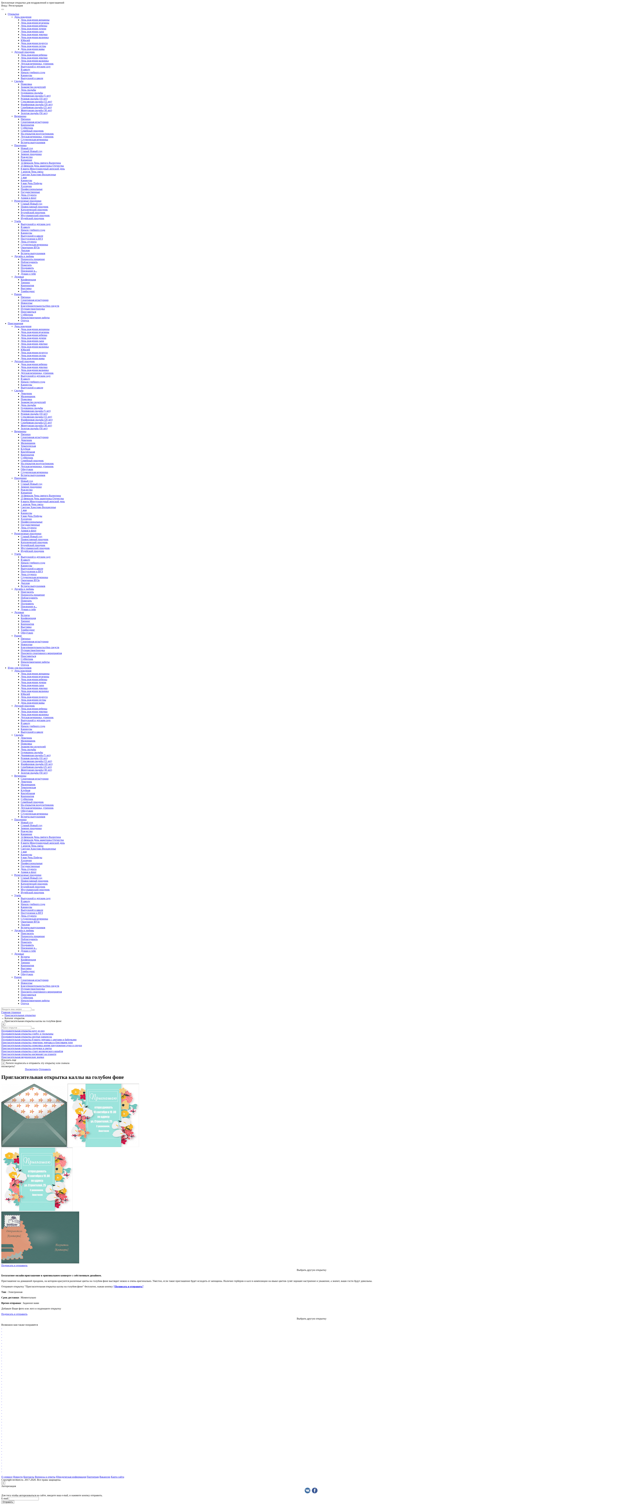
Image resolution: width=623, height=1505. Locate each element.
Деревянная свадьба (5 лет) (36, 95)
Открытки (13, 14)
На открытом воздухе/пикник (37, 133)
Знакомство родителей (33, 87)
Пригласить (27, 592)
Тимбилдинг (28, 291)
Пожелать (26, 265)
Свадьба (18, 81)
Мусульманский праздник (35, 215)
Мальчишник (28, 396)
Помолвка (26, 84)
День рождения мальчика (35, 37)
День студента (29, 195)
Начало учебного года (33, 72)
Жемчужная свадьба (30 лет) (36, 110)
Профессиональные (32, 189)
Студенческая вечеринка (34, 139)
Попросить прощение (33, 259)
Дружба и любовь (24, 256)
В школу (25, 69)
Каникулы (26, 75)
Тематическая (28, 446)
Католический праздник (34, 209)
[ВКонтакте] (307, 1490)
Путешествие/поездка (33, 308)
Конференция (28, 279)
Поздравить (27, 268)
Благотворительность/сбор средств (40, 306)
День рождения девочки (34, 34)
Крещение (26, 160)
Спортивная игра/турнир (35, 122)
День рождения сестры (33, 46)
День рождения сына (32, 31)
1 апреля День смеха (32, 171)
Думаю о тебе (28, 273)
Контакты (28, 1476)
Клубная (25, 449)
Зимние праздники (31, 154)
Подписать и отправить (14, 1265)
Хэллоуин (26, 186)
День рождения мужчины (35, 22)
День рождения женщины (35, 19)
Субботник (27, 127)
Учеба (17, 221)
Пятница (26, 119)
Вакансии (104, 1476)
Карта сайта (117, 1476)
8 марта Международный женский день (43, 168)
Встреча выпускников (33, 142)
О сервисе (6, 1476)
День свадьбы (28, 90)
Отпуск (25, 320)
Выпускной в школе (32, 78)
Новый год (27, 148)
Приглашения (15, 323)
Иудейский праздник (32, 218)
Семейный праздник (32, 130)
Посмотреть (31, 1069)
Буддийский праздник (33, 212)
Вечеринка (20, 116)
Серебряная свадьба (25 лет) (36, 107)
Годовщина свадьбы (32, 92)
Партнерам (93, 1476)
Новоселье (26, 303)
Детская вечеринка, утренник (37, 63)
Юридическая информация (71, 1476)
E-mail (4, 1498)
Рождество (27, 157)
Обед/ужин (27, 469)
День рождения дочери (33, 28)
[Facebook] (315, 1490)
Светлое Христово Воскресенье (38, 174)
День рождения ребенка (34, 25)
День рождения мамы (33, 49)
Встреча (25, 615)
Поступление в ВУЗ (32, 238)
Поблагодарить (29, 262)
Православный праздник (34, 206)
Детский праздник (24, 52)
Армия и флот (28, 198)
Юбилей (25, 40)
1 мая (24, 177)
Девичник (26, 393)
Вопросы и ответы (45, 1476)
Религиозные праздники (27, 200)
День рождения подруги (34, 43)
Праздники (20, 145)
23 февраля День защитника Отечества (42, 165)
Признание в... (29, 270)
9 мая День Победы (31, 183)
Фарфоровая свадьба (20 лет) (37, 104)
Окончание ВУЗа (30, 247)
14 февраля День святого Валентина (41, 162)
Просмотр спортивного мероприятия (41, 653)
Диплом (25, 250)
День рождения (22, 17)
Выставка (26, 288)
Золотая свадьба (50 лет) (34, 113)
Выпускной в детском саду (36, 66)
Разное (18, 294)
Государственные (30, 192)
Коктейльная (28, 451)
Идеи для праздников (19, 667)
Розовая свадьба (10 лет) (34, 98)
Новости (18, 1476)
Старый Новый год (31, 151)
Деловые (19, 276)
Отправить (45, 1069)
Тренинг (25, 282)
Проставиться (28, 311)
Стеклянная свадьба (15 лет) (36, 101)
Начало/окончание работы (35, 317)
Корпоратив (27, 125)
